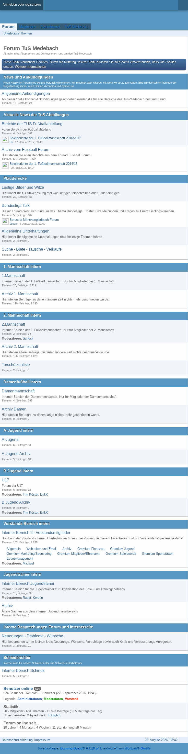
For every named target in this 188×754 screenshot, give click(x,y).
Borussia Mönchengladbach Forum (34, 220)
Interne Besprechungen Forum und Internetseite (48, 627)
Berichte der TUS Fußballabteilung (32, 124)
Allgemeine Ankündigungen (26, 93)
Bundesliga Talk (16, 205)
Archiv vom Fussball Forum (25, 149)
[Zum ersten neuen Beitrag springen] (5, 139)
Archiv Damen (14, 409)
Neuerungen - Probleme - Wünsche (32, 636)
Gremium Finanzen (90, 549)
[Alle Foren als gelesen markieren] (162, 33)
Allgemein (14, 549)
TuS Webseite (76, 27)
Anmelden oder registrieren (22, 4)
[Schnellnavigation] (176, 33)
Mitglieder (27, 27)
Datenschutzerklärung (17, 740)
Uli (11, 142)
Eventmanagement (20, 558)
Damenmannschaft (18, 391)
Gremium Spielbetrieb (121, 553)
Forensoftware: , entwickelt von (94, 748)
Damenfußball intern (22, 382)
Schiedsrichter (17, 657)
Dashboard (50, 27)
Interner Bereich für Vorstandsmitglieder (36, 533)
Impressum (42, 740)
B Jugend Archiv (16, 502)
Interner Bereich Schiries (23, 670)
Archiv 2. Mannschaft (20, 346)
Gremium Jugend (122, 549)
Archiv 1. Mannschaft (20, 294)
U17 (5, 480)
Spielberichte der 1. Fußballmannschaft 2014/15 (43, 164)
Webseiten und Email (41, 549)
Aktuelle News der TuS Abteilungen (36, 115)
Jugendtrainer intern (22, 574)
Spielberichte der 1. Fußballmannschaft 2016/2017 (45, 138)
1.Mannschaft (13, 276)
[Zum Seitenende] (183, 33)
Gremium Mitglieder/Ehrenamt (78, 553)
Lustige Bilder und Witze (23, 187)
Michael (28, 563)
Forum (8, 27)
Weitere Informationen (30, 66)
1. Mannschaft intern (22, 267)
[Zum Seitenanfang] (183, 740)
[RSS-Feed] (169, 33)
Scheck (28, 338)
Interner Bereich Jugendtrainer (28, 583)
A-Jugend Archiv (16, 454)
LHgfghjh (54, 715)
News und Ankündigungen (28, 77)
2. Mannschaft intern (22, 315)
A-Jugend (10, 439)
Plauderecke (15, 178)
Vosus (13, 223)
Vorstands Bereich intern (26, 523)
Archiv (66, 549)
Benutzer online (18, 689)
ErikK (44, 494)
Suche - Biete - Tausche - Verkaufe (32, 249)
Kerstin (38, 597)
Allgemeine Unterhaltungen (25, 231)
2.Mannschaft (13, 324)
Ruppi (27, 597)
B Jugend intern (18, 471)
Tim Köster (30, 494)
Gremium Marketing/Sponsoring (29, 553)
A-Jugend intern (18, 430)
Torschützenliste (16, 365)
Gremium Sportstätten (157, 553)
